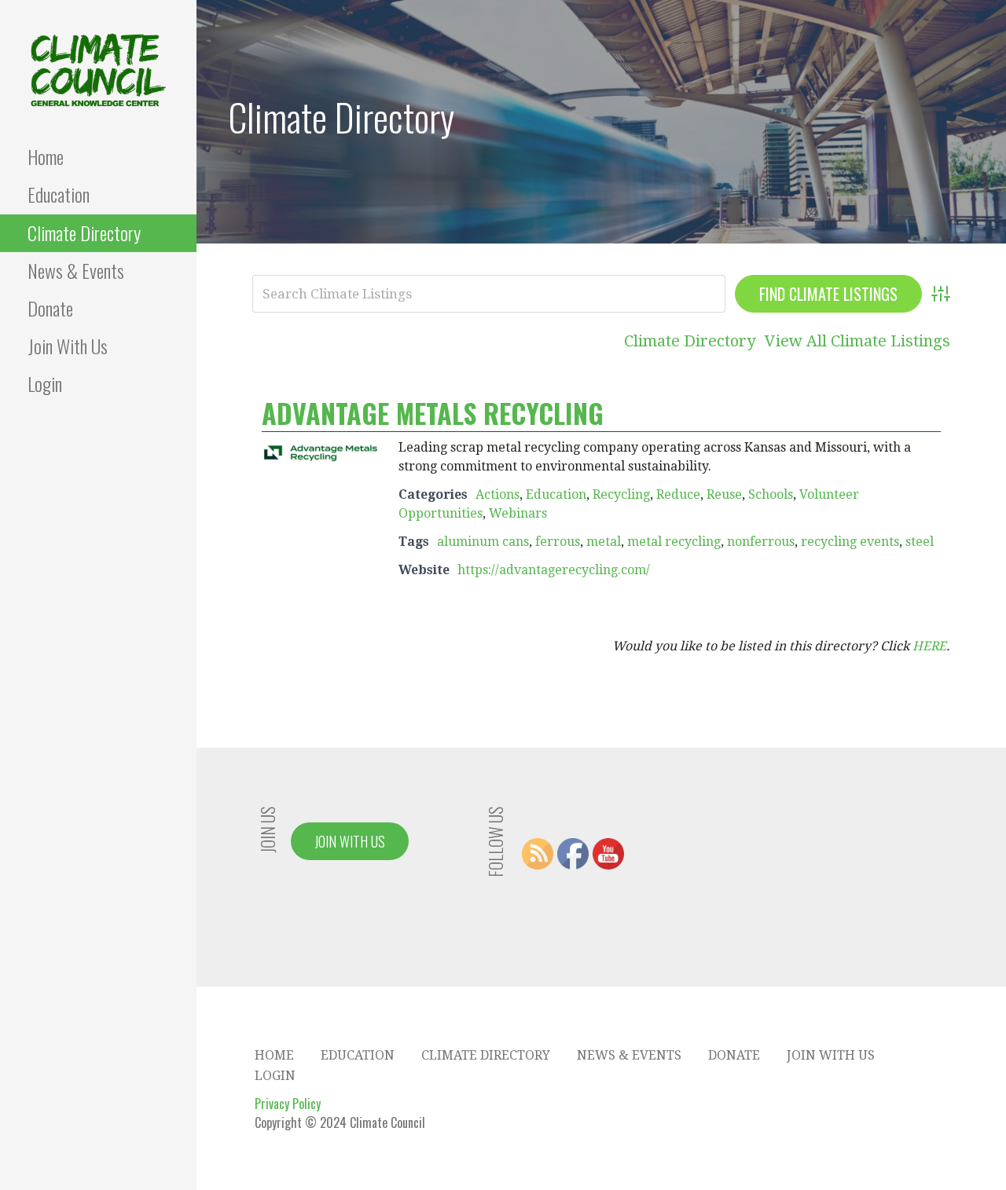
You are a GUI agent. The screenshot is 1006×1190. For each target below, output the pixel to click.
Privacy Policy (288, 1103)
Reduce (678, 494)
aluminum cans (483, 541)
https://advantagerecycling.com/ (553, 569)
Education (59, 194)
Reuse (724, 494)
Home (46, 156)
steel (919, 541)
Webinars (518, 513)
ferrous (557, 541)
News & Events (76, 270)
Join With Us (68, 345)
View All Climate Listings (857, 340)
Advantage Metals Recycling (433, 413)
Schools (770, 494)
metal (603, 541)
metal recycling (674, 541)
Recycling (621, 494)
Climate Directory (84, 232)
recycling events (850, 541)
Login (45, 383)
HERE (929, 646)
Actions (497, 494)
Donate (50, 308)
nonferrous (761, 541)
